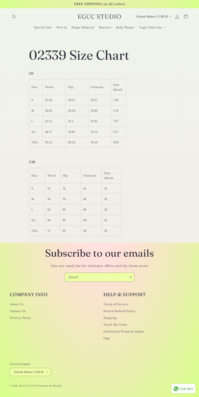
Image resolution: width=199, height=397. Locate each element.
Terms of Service (115, 304)
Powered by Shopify (50, 385)
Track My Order (115, 324)
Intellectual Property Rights (123, 331)
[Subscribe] (130, 277)
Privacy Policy (20, 317)
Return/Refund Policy (119, 311)
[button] (14, 16)
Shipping (110, 317)
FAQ (106, 338)
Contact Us (18, 311)
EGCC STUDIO (28, 385)
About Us (17, 304)
